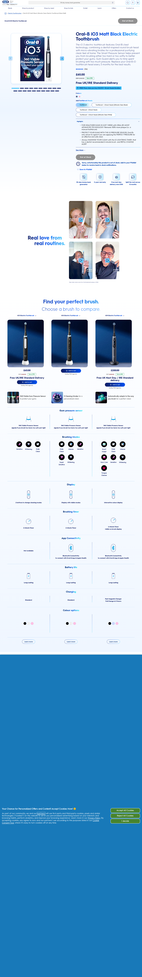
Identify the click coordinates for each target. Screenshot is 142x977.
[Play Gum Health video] (107, 260)
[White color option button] (82, 96)
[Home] (5, 13)
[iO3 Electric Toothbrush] (27, 343)
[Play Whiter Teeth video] (107, 219)
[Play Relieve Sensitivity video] (81, 260)
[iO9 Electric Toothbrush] (115, 343)
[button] (10, 58)
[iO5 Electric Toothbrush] (71, 343)
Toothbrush (83, 105)
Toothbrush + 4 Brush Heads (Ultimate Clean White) (96, 115)
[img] (24, 623)
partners (41, 813)
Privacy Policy (94, 818)
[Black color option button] (77, 96)
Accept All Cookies (125, 810)
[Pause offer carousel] (112, 2)
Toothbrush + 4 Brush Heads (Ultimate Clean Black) (112, 105)
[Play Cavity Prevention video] (81, 219)
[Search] (128, 3)
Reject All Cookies (125, 816)
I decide (125, 821)
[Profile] (133, 3)
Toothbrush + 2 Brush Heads (88, 110)
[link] (138, 3)
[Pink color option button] (79, 96)
